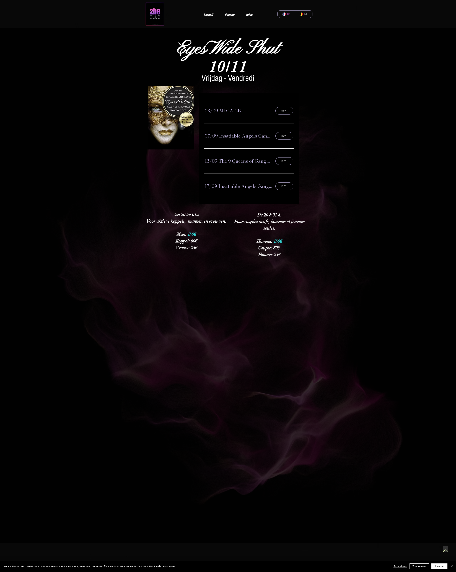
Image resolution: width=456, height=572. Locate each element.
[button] (223, 111)
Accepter (439, 566)
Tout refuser (419, 566)
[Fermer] (452, 566)
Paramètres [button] (400, 566)
